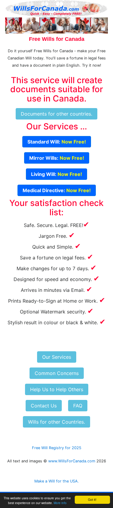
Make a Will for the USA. (56, 481)
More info (60, 502)
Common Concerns (57, 373)
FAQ (77, 406)
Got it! (92, 499)
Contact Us (44, 406)
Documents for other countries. (56, 114)
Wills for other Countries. (56, 422)
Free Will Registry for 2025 (56, 448)
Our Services (56, 357)
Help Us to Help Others (56, 389)
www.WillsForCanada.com (71, 461)
